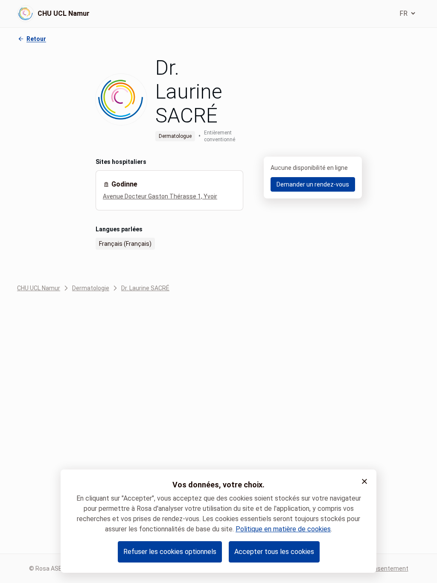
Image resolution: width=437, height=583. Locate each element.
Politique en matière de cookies (283, 529)
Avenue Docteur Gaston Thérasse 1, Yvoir (160, 196)
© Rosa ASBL (47, 568)
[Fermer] (364, 481)
